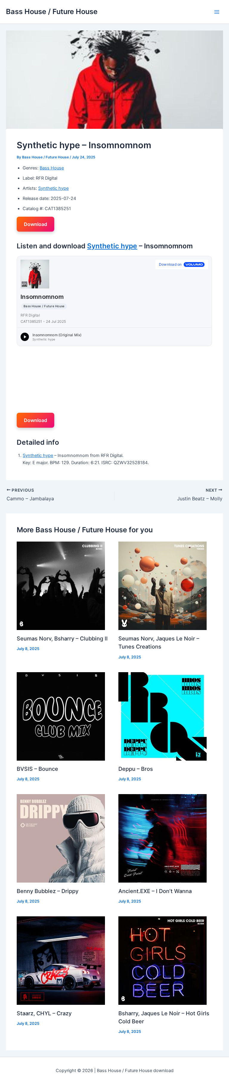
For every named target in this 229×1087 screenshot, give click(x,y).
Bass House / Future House (52, 11)
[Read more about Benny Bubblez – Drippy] (61, 838)
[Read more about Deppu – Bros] (162, 715)
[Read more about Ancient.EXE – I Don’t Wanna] (162, 838)
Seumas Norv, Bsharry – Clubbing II (62, 638)
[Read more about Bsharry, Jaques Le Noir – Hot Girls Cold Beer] (162, 960)
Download (35, 224)
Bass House (52, 168)
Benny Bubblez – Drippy (47, 891)
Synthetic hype (53, 188)
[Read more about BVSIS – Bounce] (61, 715)
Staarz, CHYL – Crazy (44, 1013)
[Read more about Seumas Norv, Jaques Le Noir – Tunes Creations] (162, 585)
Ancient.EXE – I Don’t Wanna (155, 891)
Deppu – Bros (135, 768)
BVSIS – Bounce (37, 768)
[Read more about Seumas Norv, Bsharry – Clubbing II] (61, 585)
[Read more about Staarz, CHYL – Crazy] (61, 960)
